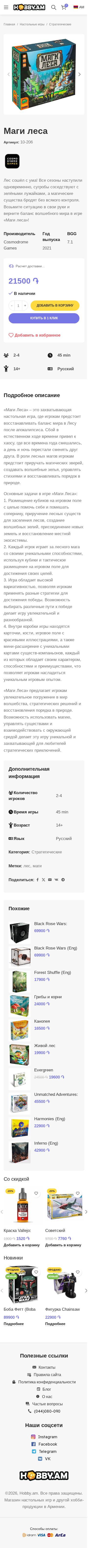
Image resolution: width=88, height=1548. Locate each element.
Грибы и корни (48, 997)
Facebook (47, 1444)
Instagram (47, 1436)
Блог (47, 1389)
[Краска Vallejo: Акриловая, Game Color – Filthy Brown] (23, 1206)
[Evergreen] (20, 1079)
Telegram (47, 1451)
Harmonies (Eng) (49, 1119)
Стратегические (60, 24)
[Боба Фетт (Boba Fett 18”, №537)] (23, 1285)
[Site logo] (29, 7)
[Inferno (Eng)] (20, 1152)
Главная (9, 24)
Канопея (42, 1021)
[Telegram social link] (63, 880)
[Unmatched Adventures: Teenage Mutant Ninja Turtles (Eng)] (20, 1104)
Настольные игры (32, 24)
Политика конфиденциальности (47, 1381)
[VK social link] (56, 880)
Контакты (47, 1367)
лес (26, 866)
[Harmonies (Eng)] (20, 1128)
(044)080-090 (47, 1411)
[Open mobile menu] (6, 7)
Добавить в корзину (55, 305)
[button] (8, 74)
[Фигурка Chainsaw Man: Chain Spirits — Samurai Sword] (64, 1285)
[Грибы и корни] (20, 1006)
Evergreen (43, 1070)
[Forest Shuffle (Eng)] (20, 982)
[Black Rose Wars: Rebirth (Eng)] (20, 933)
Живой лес (44, 1045)
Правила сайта (47, 1374)
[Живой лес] (20, 1055)
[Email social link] (50, 880)
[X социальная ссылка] (43, 880)
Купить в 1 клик (44, 318)
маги (37, 866)
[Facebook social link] (37, 880)
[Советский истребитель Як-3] (64, 1206)
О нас (47, 1396)
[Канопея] (20, 1030)
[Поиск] (54, 7)
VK (48, 1458)
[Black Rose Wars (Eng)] (20, 957)
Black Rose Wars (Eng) (55, 948)
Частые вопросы (47, 1403)
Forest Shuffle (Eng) (52, 972)
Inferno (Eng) (46, 1143)
